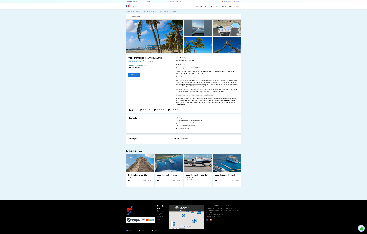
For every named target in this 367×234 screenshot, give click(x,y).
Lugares (217, 6)
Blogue (224, 6)
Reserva (134, 75)
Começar (199, 6)
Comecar (129, 11)
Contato (236, 6)
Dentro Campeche (135, 61)
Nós (230, 6)
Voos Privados (147, 11)
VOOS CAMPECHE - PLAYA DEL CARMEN (167, 11)
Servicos (137, 11)
